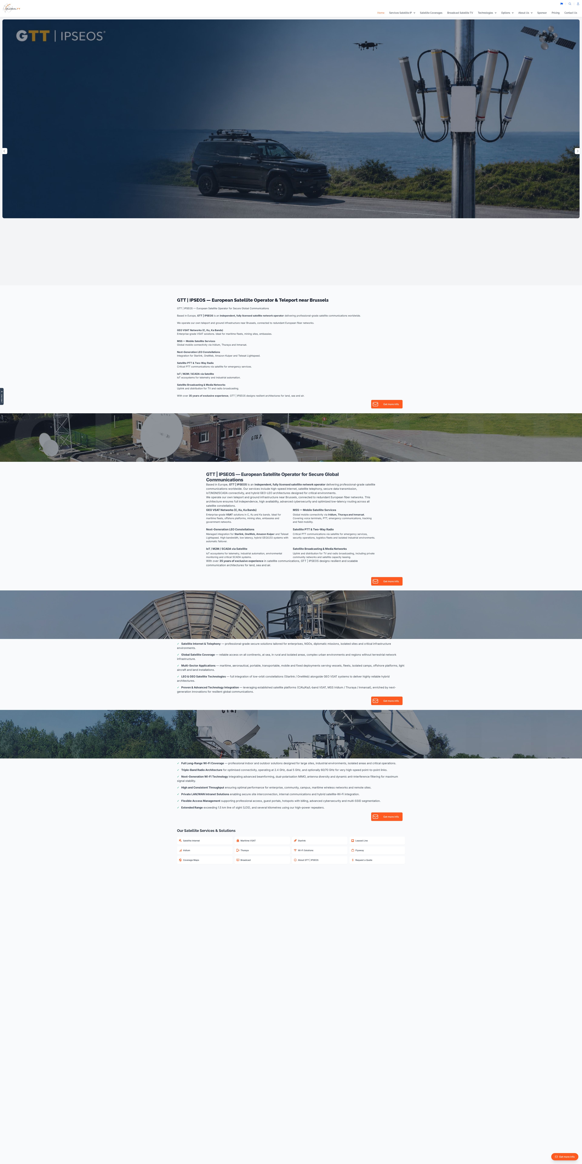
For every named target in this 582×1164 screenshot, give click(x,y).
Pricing (556, 12)
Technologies (485, 12)
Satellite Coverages (431, 12)
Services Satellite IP (400, 12)
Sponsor (542, 12)
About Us (523, 12)
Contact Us (570, 12)
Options (505, 12)
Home (380, 12)
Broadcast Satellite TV (460, 12)
